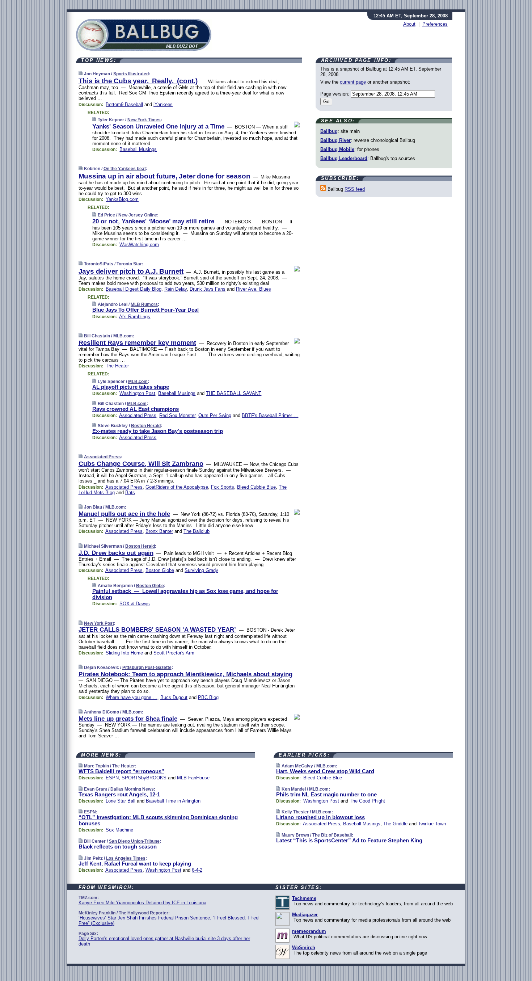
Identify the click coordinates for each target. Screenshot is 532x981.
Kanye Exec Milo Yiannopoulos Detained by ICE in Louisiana (142, 902)
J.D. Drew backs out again (116, 553)
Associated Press (137, 415)
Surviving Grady (201, 570)
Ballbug (329, 131)
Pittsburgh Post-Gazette (147, 667)
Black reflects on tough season (118, 846)
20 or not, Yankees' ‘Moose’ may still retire (153, 221)
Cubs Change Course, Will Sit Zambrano (141, 463)
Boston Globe (159, 570)
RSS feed (355, 189)
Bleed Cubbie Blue (256, 487)
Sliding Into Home (124, 653)
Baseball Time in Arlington (173, 801)
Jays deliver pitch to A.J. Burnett (131, 271)
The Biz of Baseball (332, 835)
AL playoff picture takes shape (130, 387)
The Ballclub (196, 531)
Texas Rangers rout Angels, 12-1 (119, 794)
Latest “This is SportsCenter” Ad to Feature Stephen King (349, 840)
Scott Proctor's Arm (173, 653)
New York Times (144, 120)
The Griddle (395, 823)
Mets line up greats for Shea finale (128, 718)
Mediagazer (305, 914)
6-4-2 (197, 870)
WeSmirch (303, 947)
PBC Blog (208, 697)
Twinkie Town (432, 823)
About (409, 24)
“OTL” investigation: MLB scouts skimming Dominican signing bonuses (158, 820)
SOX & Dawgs (134, 603)
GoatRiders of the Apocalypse (176, 487)
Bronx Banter (159, 531)
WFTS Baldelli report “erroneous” (121, 771)
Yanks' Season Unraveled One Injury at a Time (158, 126)
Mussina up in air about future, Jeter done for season (164, 176)
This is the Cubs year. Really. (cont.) (138, 81)
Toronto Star (129, 264)
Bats (130, 492)
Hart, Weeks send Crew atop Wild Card (325, 771)
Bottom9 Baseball (124, 104)
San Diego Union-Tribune (134, 841)
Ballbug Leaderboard (343, 158)
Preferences (435, 24)
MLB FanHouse (193, 777)
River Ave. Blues (253, 289)
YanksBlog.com (122, 199)
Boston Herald (146, 426)
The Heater (117, 366)
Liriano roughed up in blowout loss (320, 817)
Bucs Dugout (173, 697)
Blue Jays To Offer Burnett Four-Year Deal (145, 310)
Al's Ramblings (134, 316)
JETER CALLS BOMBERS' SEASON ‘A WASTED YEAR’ (157, 629)
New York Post (99, 623)
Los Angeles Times (125, 858)
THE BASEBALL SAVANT (233, 393)
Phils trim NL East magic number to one (326, 794)
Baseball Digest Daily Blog (133, 289)
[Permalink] (81, 73)
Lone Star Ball (120, 801)
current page (353, 82)
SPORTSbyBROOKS (144, 777)
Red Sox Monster (177, 415)
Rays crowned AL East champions (135, 409)
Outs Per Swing (214, 415)
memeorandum (309, 931)
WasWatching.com (139, 244)
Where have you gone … (131, 697)
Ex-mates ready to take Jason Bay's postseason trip (157, 431)
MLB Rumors (144, 304)
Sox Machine (119, 830)
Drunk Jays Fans (207, 289)
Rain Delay (175, 289)
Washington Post (137, 393)
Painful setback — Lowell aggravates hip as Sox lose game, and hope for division (185, 594)
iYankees (163, 104)
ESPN (112, 777)
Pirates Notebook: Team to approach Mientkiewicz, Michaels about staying (185, 674)
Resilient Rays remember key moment (137, 342)
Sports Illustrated (131, 74)
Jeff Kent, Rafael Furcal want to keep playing (135, 863)
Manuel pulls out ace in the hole (124, 513)
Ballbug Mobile (337, 149)
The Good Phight (367, 801)
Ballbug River (335, 140)
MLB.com (123, 336)
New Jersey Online (137, 215)
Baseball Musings (138, 149)
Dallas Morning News (132, 789)
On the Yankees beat (125, 169)
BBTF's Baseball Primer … (270, 415)
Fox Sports (222, 487)
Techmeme (304, 898)
